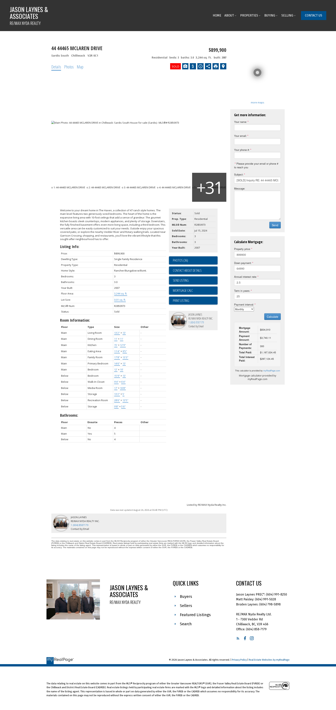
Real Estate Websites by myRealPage (269, 659)
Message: (239, 188)
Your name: (240, 122)
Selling (287, 15)
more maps (257, 102)
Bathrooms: (69, 415)
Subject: (238, 174)
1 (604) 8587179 (196, 322)
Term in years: (242, 291)
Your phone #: (242, 150)
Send (275, 225)
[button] (313, 15)
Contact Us (313, 15)
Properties (249, 15)
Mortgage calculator (195, 290)
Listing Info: (69, 246)
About (229, 15)
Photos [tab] (69, 67)
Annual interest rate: (245, 277)
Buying (269, 15)
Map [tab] (80, 67)
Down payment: (243, 263)
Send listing (181, 280)
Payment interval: (244, 304)
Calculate (272, 317)
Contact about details (187, 270)
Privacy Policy (239, 659)
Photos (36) (180, 260)
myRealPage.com (271, 370)
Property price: (242, 249)
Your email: (240, 136)
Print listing (181, 300)
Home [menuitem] (217, 15)
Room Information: (75, 320)
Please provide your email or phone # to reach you (256, 165)
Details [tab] (56, 67)
